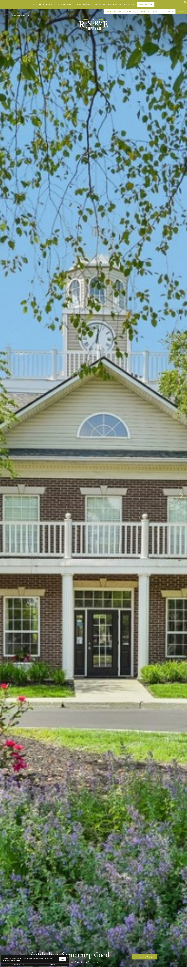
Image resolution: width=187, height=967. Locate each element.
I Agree (63, 959)
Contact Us (52, 964)
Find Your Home (19, 15)
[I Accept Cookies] (67, 957)
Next (181, 495)
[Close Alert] (185, 2)
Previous (4, 495)
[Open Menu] (6, 15)
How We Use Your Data (18, 964)
